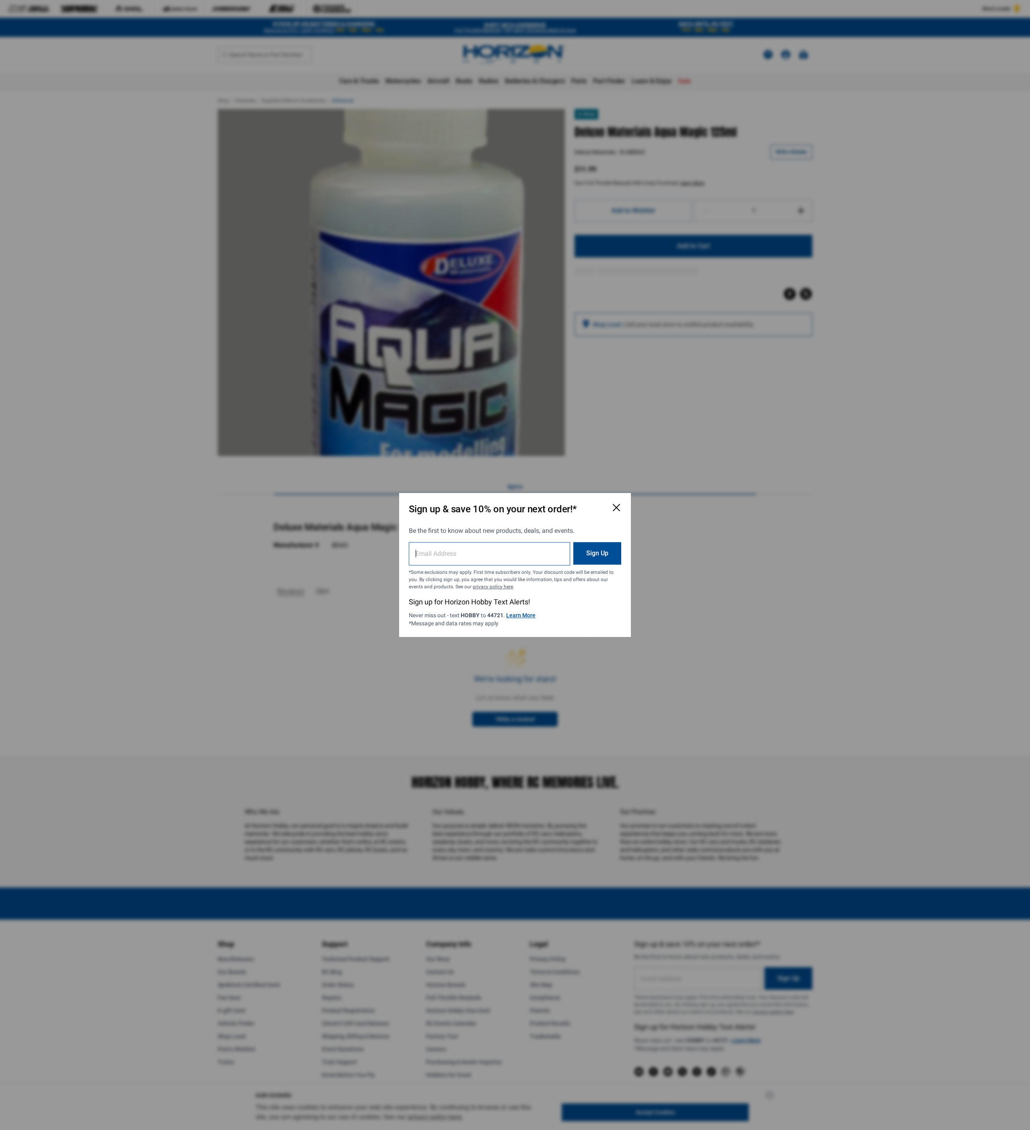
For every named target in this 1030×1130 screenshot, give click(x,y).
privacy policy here (493, 587)
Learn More (521, 615)
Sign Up (597, 553)
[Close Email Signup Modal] (616, 507)
